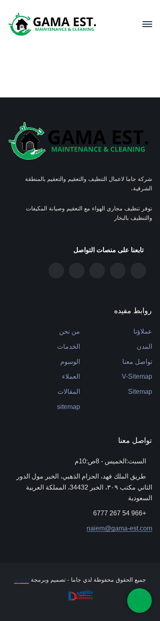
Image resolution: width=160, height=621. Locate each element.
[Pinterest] (97, 270)
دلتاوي (21, 579)
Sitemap (140, 391)
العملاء (71, 376)
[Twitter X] (138, 270)
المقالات (68, 391)
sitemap (68, 406)
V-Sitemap (137, 376)
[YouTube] (56, 270)
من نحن (69, 331)
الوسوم (70, 361)
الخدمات (68, 346)
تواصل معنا (137, 361)
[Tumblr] (118, 270)
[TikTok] (77, 270)
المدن (144, 346)
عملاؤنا (142, 331)
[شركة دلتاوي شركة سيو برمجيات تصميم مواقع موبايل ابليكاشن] (80, 595)
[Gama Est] (53, 23)
